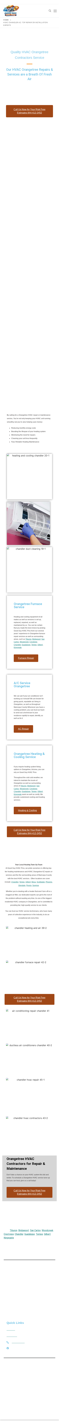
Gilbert (40, 645)
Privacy (51, 1369)
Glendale (21, 885)
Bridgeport (36, 639)
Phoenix (49, 882)
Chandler (17, 645)
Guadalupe (26, 645)
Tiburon (28, 639)
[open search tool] (50, 11)
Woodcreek (24, 642)
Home (6, 20)
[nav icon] (55, 11)
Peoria (29, 885)
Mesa (34, 882)
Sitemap (42, 1369)
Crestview (33, 642)
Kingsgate (18, 647)
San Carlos (35, 1230)
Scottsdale (41, 882)
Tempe (34, 645)
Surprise (35, 885)
